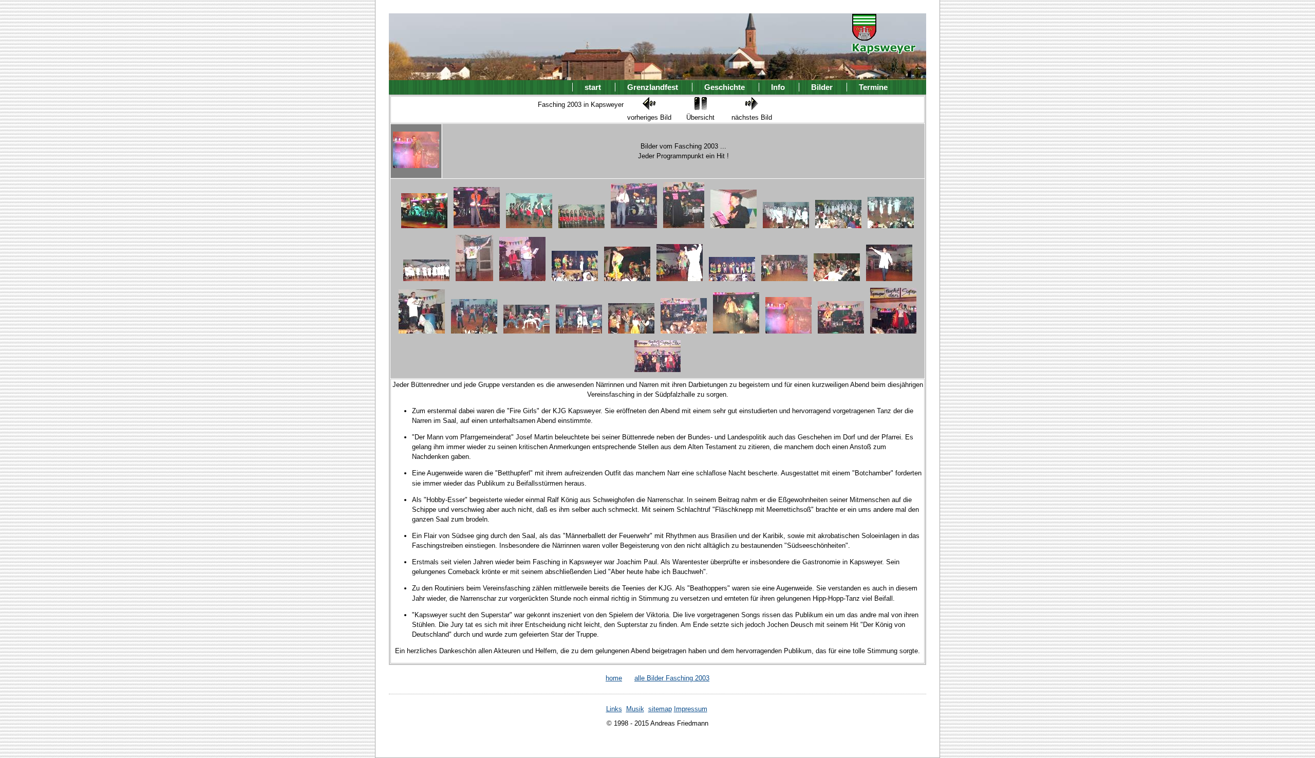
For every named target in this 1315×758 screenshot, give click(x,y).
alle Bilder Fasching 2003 (671, 678)
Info (778, 87)
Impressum (690, 709)
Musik (635, 709)
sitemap (660, 709)
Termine (873, 87)
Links (614, 709)
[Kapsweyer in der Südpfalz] (884, 47)
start (593, 87)
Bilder (822, 87)
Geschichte (724, 87)
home (614, 678)
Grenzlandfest (652, 87)
